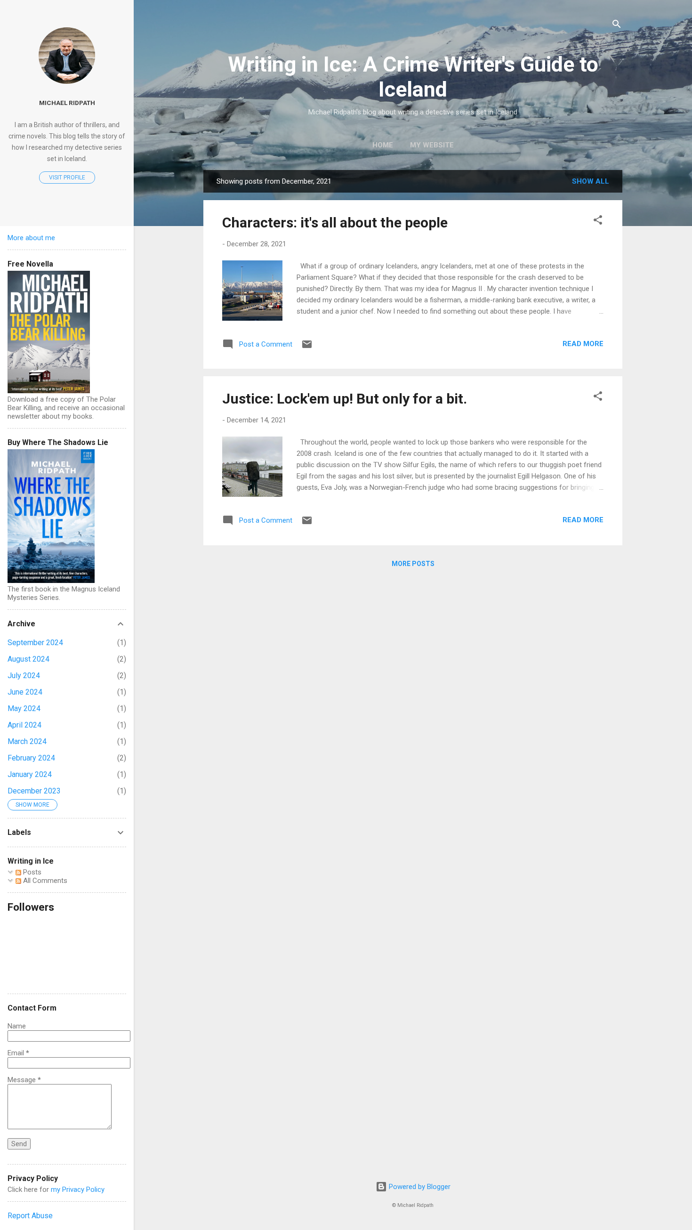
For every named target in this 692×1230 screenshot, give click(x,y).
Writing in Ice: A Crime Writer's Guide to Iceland (413, 77)
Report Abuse (30, 1215)
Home (382, 145)
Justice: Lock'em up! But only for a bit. (344, 398)
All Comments (44, 880)
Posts (31, 872)
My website (432, 145)
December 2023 (34, 790)
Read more (583, 344)
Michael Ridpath (67, 102)
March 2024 (27, 741)
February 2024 (31, 757)
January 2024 (30, 774)
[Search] (616, 25)
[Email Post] (307, 347)
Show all (590, 181)
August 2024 (28, 659)
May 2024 (24, 708)
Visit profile (67, 177)
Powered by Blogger (419, 1186)
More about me (31, 238)
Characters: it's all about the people (335, 222)
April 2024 (24, 724)
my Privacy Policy (78, 1189)
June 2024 (25, 692)
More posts (413, 563)
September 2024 (35, 642)
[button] (597, 221)
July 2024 (24, 675)
